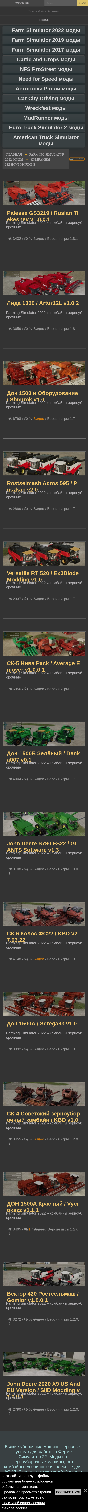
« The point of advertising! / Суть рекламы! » (44, 11)
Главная (14, 154)
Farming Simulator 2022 (26, 222)
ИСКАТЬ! (82, 3)
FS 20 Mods (44, 20)
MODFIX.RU (22, 3)
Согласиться (68, 1492)
